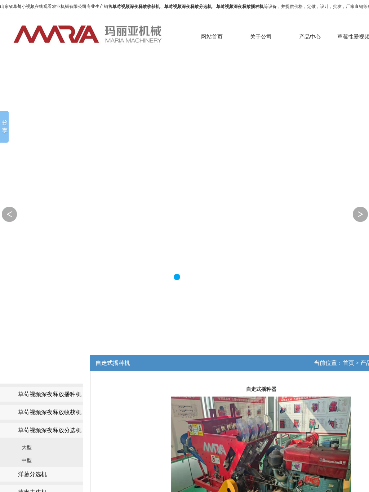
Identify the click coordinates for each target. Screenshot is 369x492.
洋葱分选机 (32, 474)
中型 (27, 460)
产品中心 (310, 37)
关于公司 (261, 37)
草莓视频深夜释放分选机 (49, 430)
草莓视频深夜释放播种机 (49, 394)
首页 (348, 363)
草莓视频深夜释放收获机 (49, 412)
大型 (27, 447)
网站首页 (212, 37)
